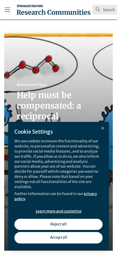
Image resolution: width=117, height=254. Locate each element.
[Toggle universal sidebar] (7, 9)
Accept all (58, 237)
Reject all (58, 224)
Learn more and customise (59, 211)
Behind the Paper (32, 84)
